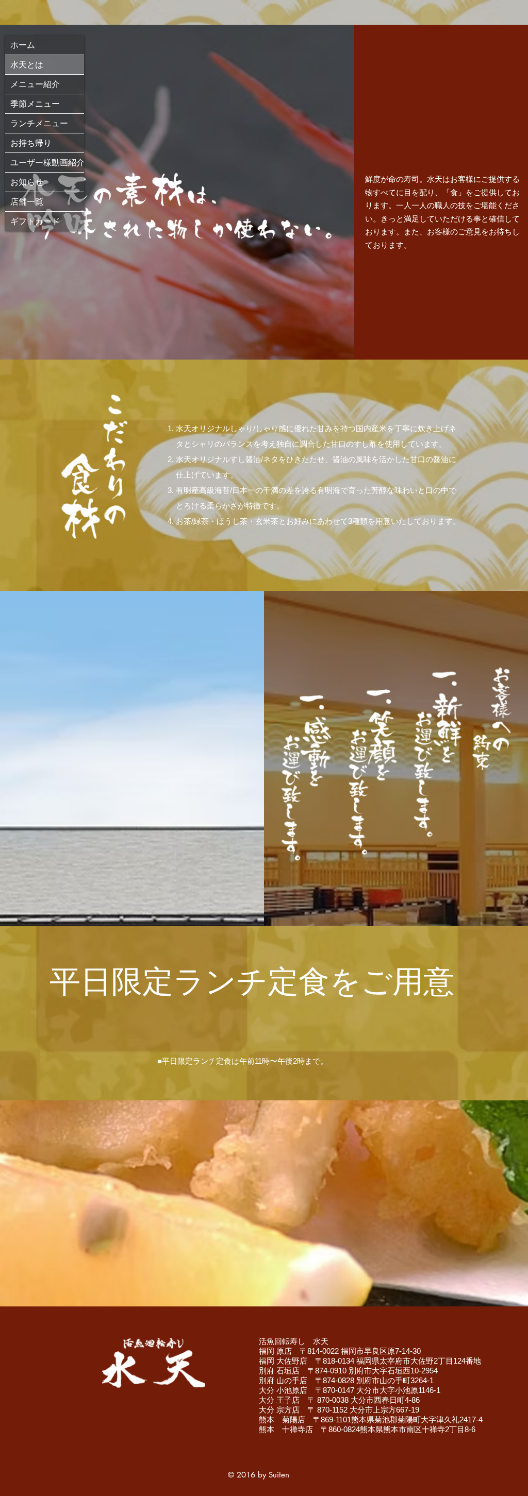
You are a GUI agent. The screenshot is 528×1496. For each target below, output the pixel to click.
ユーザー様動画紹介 (47, 162)
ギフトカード (35, 221)
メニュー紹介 (35, 84)
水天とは (26, 64)
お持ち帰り (31, 143)
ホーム (22, 45)
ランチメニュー (39, 123)
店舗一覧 (26, 201)
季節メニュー (35, 103)
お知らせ (26, 182)
